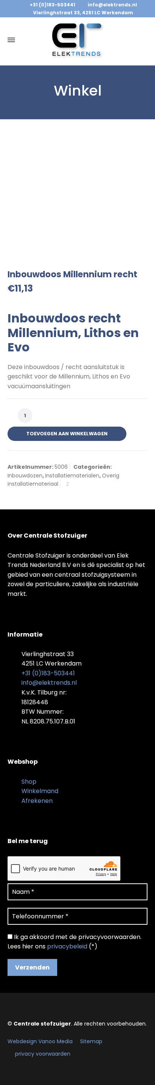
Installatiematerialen (72, 475)
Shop (28, 781)
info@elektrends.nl (112, 5)
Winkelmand (39, 791)
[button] (9, 1075)
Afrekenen (37, 800)
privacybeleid (67, 946)
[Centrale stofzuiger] (77, 40)
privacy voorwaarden (42, 1054)
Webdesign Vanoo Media (40, 1041)
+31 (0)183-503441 (52, 5)
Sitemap (91, 1041)
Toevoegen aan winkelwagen (67, 433)
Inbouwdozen (25, 475)
